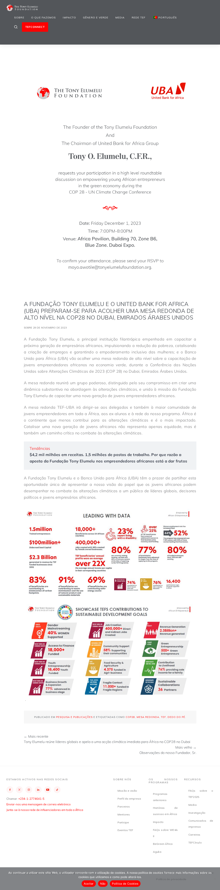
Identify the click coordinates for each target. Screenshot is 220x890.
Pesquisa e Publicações (74, 717)
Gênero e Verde (95, 17)
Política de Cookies (125, 883)
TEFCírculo (195, 842)
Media (120, 17)
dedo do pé (176, 717)
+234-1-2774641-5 (31, 798)
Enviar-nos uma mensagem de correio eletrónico (38, 804)
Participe (123, 822)
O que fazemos (43, 17)
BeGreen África (163, 843)
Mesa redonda (148, 717)
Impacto (69, 17)
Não (103, 883)
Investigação (196, 812)
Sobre (19, 17)
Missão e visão (127, 790)
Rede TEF (139, 17)
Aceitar (89, 883)
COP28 (130, 717)
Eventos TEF (125, 830)
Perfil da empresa (129, 798)
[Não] (214, 878)
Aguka (157, 851)
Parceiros (124, 806)
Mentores (124, 814)
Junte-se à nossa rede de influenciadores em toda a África (44, 810)
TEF (163, 717)
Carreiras (194, 834)
